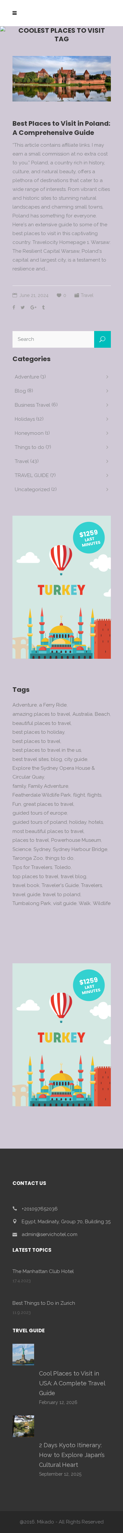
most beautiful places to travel (48, 831)
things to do (59, 858)
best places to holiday (38, 732)
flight (79, 795)
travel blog (73, 876)
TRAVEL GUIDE (32, 475)
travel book (25, 885)
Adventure (27, 377)
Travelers (91, 885)
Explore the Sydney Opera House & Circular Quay (53, 772)
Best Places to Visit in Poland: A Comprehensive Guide (61, 128)
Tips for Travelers (32, 867)
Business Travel (32, 405)
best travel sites (30, 759)
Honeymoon (29, 433)
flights (94, 795)
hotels (96, 822)
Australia (82, 714)
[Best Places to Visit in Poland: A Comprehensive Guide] (61, 79)
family (19, 786)
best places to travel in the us (46, 750)
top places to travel (35, 876)
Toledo (62, 867)
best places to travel (36, 741)
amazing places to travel (41, 714)
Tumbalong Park (31, 903)
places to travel (30, 840)
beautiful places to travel (41, 723)
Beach (102, 714)
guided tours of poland (39, 822)
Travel (87, 295)
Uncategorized (32, 489)
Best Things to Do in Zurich (43, 1303)
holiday (77, 822)
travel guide (26, 894)
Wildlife (102, 903)
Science (21, 849)
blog (56, 759)
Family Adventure (48, 786)
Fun (16, 804)
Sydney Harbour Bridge (80, 849)
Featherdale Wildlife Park (41, 795)
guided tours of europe (39, 813)
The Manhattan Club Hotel (43, 1271)
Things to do (29, 447)
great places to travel (48, 804)
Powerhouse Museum (76, 840)
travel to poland (61, 894)
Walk (85, 903)
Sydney (42, 849)
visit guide (64, 903)
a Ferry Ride (53, 705)
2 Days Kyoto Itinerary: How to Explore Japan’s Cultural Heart (72, 1455)
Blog (20, 391)
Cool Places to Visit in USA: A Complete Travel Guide (72, 1383)
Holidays (25, 419)
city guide (75, 759)
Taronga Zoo (27, 858)
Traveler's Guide (60, 885)
